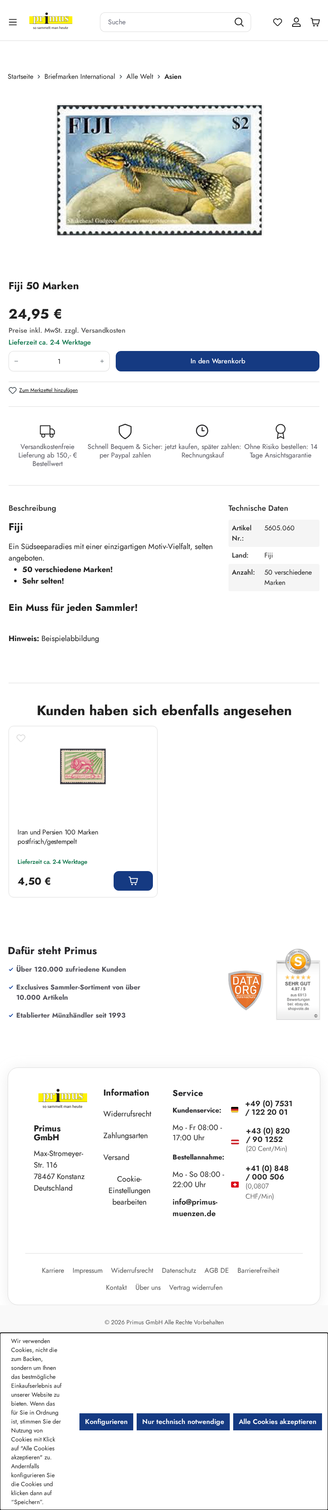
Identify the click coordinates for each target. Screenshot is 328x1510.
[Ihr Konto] (296, 22)
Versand (116, 1157)
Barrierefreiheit (258, 1270)
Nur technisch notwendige (183, 1422)
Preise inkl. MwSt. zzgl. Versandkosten (67, 330)
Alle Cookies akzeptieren (277, 1422)
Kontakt (116, 1287)
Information (126, 1092)
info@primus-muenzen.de (195, 1207)
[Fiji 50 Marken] (159, 180)
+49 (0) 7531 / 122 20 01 (269, 1107)
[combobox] (165, 22)
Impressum (87, 1270)
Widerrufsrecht (127, 1113)
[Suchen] (240, 22)
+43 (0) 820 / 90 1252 (268, 1135)
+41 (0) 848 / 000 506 (267, 1172)
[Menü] (14, 22)
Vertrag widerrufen (196, 1287)
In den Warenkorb (217, 361)
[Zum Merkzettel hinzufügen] (20, 738)
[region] (164, 180)
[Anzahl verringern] (16, 361)
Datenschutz (179, 1270)
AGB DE (217, 1270)
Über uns (148, 1287)
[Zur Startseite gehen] (61, 22)
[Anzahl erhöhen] (102, 361)
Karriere (53, 1270)
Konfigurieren (106, 1422)
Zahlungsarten (125, 1135)
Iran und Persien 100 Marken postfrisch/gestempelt (58, 837)
